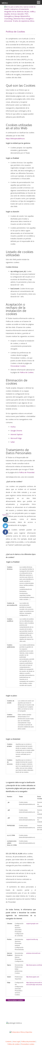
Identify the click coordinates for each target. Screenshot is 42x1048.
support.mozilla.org (32, 939)
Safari (13, 442)
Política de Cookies (26, 372)
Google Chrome (16, 431)
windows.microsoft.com (33, 953)
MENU (5, 3)
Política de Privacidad (26, 472)
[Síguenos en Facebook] (5, 532)
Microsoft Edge (16, 438)
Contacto (8, 1041)
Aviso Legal (16, 1041)
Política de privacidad (28, 1041)
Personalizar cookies (27, 1044)
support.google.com (32, 923)
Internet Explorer (17, 434)
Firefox (13, 427)
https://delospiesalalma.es (15, 138)
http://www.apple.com (32, 977)
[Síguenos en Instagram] (5, 519)
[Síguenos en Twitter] (5, 526)
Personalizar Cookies (18, 366)
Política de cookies (13, 1044)
